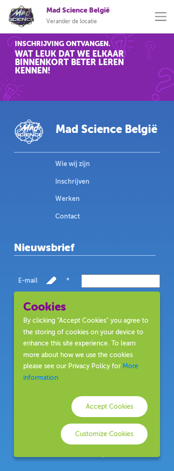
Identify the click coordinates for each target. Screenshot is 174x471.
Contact (67, 216)
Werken (67, 198)
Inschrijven (72, 181)
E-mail (43, 280)
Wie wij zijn (72, 163)
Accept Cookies (109, 406)
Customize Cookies (104, 434)
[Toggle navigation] (161, 16)
